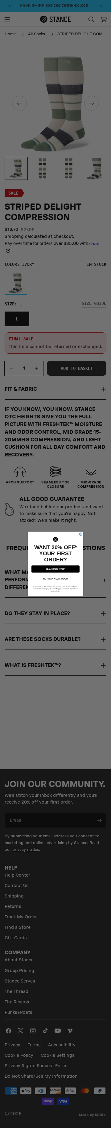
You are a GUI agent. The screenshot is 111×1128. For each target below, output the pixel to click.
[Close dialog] (80, 534)
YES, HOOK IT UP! (55, 569)
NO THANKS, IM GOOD (55, 579)
